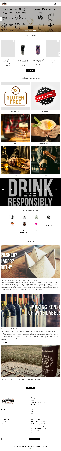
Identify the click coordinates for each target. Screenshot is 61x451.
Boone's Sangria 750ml (52, 59)
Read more (4, 292)
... (30, 27)
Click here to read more (30, 194)
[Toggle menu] (58, 3)
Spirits (15, 175)
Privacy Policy (35, 430)
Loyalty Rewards (35, 416)
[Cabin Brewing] (12, 224)
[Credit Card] (30, 449)
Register (3, 421)
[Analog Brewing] (12, 217)
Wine (45, 175)
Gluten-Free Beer (15, 111)
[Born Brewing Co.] (48, 217)
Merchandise (34, 411)
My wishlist (4, 426)
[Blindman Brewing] (36, 217)
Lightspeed (44, 446)
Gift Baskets (34, 414)
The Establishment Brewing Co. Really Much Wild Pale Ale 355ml (23, 61)
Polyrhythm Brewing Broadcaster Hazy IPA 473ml (38, 60)
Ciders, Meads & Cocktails (45, 143)
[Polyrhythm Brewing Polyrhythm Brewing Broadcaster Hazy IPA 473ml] (38, 48)
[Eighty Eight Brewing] (36, 224)
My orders (4, 424)
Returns (33, 433)
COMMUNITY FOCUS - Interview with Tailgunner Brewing (20, 379)
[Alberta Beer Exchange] (4, 3)
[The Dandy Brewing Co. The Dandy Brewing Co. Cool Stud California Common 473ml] (8, 48)
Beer (15, 143)
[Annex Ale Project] (24, 217)
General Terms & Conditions (39, 428)
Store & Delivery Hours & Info (39, 421)
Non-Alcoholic (45, 111)
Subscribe (34, 439)
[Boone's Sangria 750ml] (53, 48)
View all (30, 70)
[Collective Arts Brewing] (24, 224)
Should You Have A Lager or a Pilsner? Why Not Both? (19, 280)
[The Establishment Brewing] (36, 231)
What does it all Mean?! (9, 329)
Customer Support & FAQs (38, 424)
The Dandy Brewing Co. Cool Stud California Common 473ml (8, 61)
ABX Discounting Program (38, 426)
